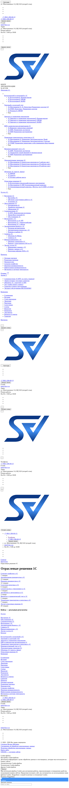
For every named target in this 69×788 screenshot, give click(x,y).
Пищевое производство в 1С (11, 581)
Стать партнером (10, 299)
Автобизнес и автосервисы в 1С (12, 592)
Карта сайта (5, 750)
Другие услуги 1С (7, 631)
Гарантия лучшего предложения (15, 286)
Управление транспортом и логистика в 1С (16, 600)
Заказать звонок (5, 21)
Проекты (4, 680)
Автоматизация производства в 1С (13, 577)
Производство (9, 262)
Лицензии (7, 301)
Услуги (3, 614)
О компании (8, 295)
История (7, 297)
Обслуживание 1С (7, 619)
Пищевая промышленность (13, 266)
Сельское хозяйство (11, 264)
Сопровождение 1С (7, 621)
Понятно (3, 769)
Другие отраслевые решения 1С (12, 604)
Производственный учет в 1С (11, 646)
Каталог (3, 633)
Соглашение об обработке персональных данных (18, 746)
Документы (8, 312)
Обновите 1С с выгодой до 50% (15, 282)
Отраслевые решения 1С (9, 652)
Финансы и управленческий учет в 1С (14, 596)
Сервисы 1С (5, 627)
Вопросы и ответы (10, 314)
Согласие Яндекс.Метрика (10, 744)
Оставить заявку (6, 328)
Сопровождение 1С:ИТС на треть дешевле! (19, 279)
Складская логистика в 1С (10, 585)
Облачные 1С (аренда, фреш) (11, 650)
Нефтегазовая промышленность (15, 267)
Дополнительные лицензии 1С (11, 648)
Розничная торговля (11, 260)
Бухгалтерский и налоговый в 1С (12, 637)
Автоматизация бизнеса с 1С (11, 625)
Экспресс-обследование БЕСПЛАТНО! (17, 288)
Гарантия (7, 316)
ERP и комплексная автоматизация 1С (14, 642)
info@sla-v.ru (5, 25)
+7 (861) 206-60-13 (8, 17)
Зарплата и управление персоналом (13, 640)
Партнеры (7, 303)
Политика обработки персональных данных (16, 748)
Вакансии (7, 309)
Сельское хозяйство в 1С (9, 573)
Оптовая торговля (10, 258)
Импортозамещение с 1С (9, 629)
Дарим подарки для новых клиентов (16, 281)
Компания (4, 654)
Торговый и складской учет (10, 638)
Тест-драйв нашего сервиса (13, 284)
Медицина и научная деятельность (16, 269)
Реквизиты (8, 310)
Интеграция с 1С (6, 623)
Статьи (6, 307)
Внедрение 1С (6, 618)
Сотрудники (8, 305)
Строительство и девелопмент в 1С (13, 589)
